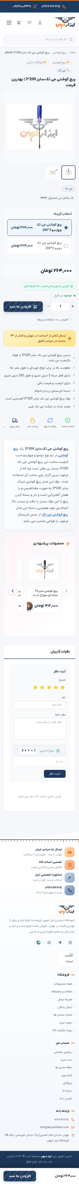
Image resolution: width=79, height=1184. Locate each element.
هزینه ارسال (65, 999)
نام (64, 698)
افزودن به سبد (20, 306)
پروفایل (67, 1083)
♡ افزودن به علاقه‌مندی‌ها (54, 320)
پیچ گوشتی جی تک (55, 514)
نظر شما (60, 715)
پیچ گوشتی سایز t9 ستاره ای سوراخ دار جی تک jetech (45, 593)
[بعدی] (12, 591)
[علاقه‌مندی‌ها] (29, 22)
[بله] (38, 942)
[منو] (8, 22)
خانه (72, 52)
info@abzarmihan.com (54, 1127)
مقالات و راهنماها (62, 991)
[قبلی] (66, 591)
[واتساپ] (49, 942)
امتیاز (62, 680)
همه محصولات (63, 984)
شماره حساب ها (63, 1015)
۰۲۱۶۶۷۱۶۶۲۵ (53, 887)
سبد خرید (66, 1060)
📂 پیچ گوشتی (61, 62)
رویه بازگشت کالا (62, 1030)
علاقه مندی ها (63, 1067)
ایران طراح (32, 1161)
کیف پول (66, 1075)
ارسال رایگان (65, 1007)
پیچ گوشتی (59, 52)
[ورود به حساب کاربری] (40, 22)
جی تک (69, 188)
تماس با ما (66, 1098)
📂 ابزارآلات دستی (37, 62)
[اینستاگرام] (70, 942)
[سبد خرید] (19, 22)
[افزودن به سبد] (28, 606)
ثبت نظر (54, 774)
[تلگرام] (59, 942)
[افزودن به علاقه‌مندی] (32, 558)
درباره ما (67, 1091)
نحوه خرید (65, 1023)
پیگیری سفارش (63, 1052)
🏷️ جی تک (64, 70)
